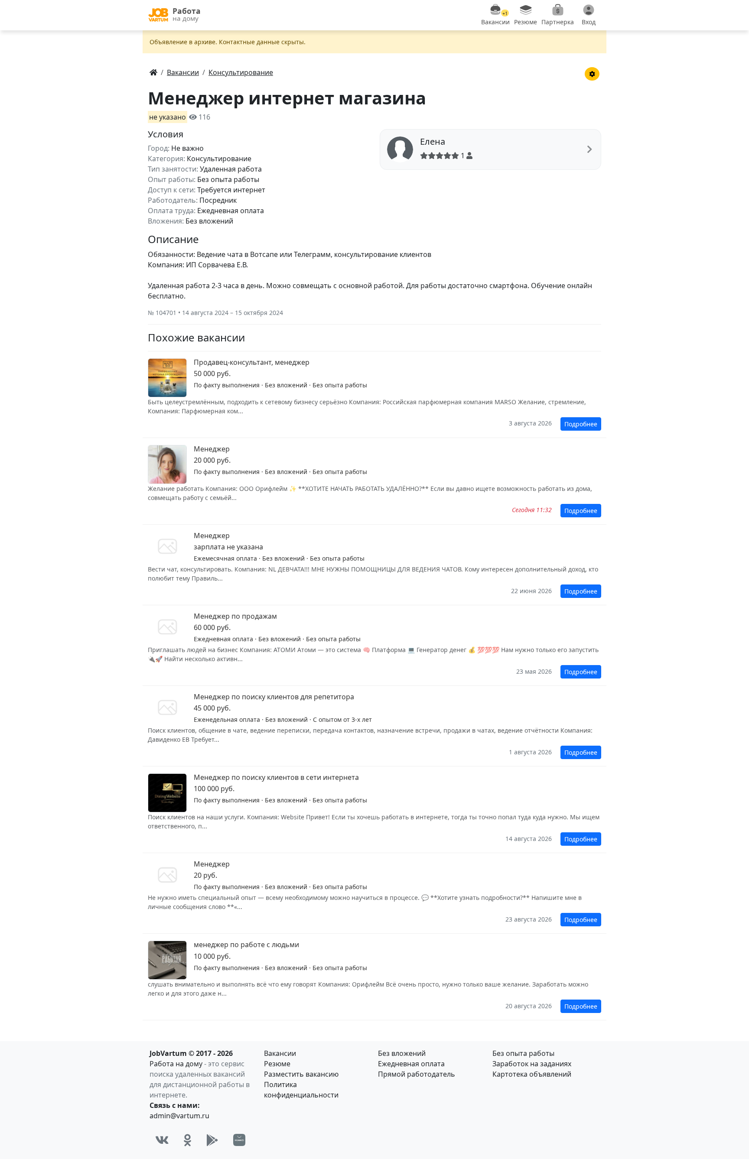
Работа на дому (176, 1063)
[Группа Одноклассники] (187, 1140)
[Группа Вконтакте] (162, 1140)
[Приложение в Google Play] (212, 1140)
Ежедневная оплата (411, 1063)
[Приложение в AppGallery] (239, 1140)
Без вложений (402, 1053)
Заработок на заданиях (531, 1063)
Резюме (277, 1063)
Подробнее (580, 424)
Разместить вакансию (301, 1074)
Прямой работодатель (416, 1074)
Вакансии (280, 1053)
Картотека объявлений (531, 1074)
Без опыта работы (523, 1053)
